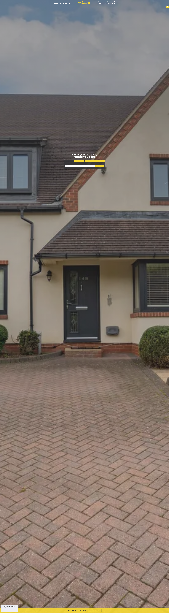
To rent (65, 3)
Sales (69, 161)
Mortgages (100, 3)
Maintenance (101, 1)
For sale (56, 3)
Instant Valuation (95, 610)
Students (111, 1)
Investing (106, 1)
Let (69, 3)
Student (90, 161)
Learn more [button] (10, 607)
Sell (61, 3)
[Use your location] (66, 166)
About (113, 3)
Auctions (100, 161)
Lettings (79, 161)
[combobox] (78, 166)
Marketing (107, 3)
